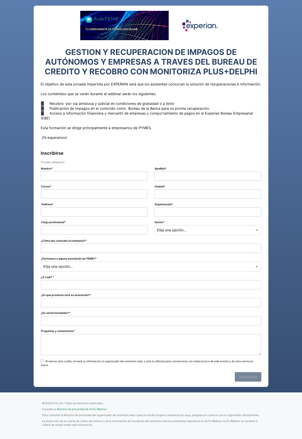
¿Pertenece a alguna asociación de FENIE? (68, 258)
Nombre (46, 168)
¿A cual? (47, 277)
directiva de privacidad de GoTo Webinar (82, 409)
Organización (163, 204)
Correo (45, 186)
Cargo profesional (52, 222)
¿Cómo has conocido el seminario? (63, 240)
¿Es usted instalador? (55, 313)
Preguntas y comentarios (57, 331)
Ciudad (159, 186)
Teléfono (46, 204)
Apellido (160, 168)
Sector (159, 222)
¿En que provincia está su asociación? (65, 295)
